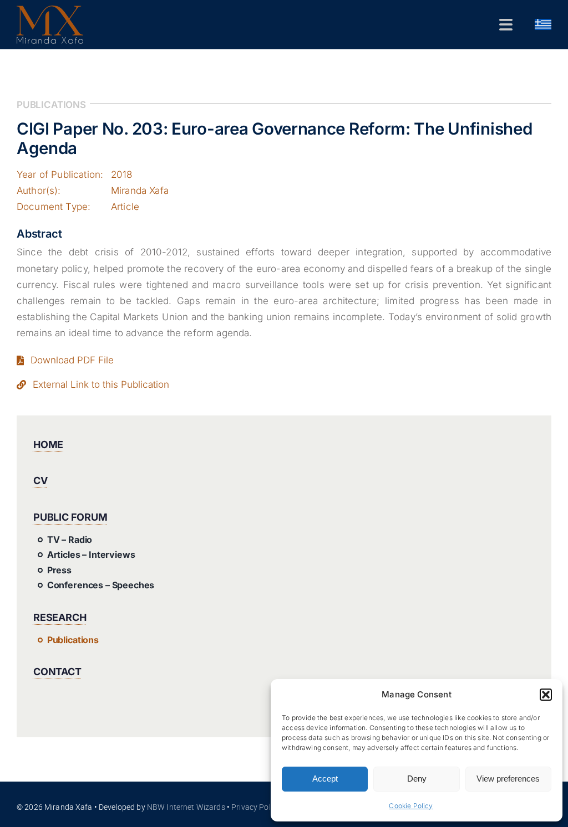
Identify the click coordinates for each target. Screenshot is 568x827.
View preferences (508, 778)
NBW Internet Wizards (186, 807)
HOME (48, 444)
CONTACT (57, 671)
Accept (325, 778)
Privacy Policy (255, 807)
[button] (545, 694)
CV (40, 480)
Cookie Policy (411, 806)
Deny (417, 778)
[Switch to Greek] (543, 25)
